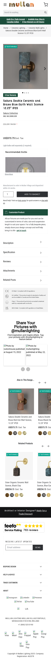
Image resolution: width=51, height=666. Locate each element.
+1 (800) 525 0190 (25, 625)
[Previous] (40, 383)
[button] (22, 92)
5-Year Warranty (10, 95)
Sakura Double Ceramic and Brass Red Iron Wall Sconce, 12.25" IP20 (20, 420)
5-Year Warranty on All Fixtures (33, 22)
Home (5, 28)
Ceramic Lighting (18, 28)
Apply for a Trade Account (16, 19)
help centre (22, 200)
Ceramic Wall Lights (36, 28)
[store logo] (21, 4)
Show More (9, 174)
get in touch (21, 230)
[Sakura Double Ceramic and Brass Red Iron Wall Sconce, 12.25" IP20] (21, 401)
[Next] (46, 383)
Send (38, 547)
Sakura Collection (10, 113)
